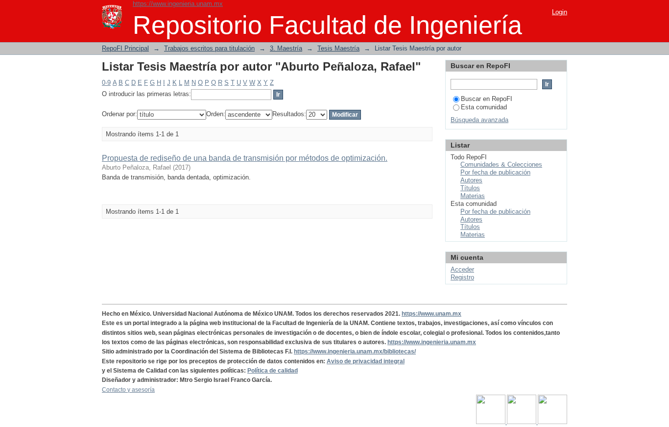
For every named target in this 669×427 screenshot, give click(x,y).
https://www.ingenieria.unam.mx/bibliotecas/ (355, 351)
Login (559, 12)
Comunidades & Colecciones (501, 164)
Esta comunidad (484, 107)
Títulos (470, 188)
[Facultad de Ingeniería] (522, 422)
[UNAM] (491, 422)
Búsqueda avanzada (479, 120)
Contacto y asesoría (128, 389)
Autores (471, 180)
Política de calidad (272, 370)
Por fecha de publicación (495, 172)
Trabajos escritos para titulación (209, 48)
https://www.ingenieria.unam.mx (178, 3)
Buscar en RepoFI (486, 98)
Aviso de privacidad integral (366, 361)
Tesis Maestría (338, 48)
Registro (462, 277)
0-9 (106, 82)
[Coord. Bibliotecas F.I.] (552, 422)
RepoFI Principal (125, 48)
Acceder (462, 269)
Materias (472, 196)
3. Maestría (286, 48)
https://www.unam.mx (431, 313)
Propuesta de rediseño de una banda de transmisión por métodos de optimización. (244, 158)
